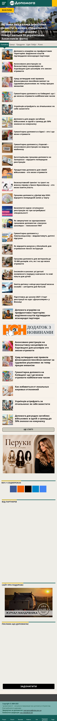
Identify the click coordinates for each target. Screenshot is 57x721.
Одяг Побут (31, 44)
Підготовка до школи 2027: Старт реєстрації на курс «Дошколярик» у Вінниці (32, 299)
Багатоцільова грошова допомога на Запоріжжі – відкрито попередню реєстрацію (32, 159)
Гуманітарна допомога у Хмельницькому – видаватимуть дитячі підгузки (34, 235)
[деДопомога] (23, 2)
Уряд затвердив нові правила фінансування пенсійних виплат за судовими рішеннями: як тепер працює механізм (34, 82)
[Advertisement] (28, 655)
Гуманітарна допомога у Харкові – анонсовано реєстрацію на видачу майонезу (31, 146)
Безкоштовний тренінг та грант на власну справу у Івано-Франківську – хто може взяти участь (34, 185)
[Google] (43, 489)
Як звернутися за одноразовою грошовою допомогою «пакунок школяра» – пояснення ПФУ (30, 223)
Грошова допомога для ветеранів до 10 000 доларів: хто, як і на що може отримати (32, 261)
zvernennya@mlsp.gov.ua (32, 710)
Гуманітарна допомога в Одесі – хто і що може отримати (34, 132)
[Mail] (28, 489)
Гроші (12, 44)
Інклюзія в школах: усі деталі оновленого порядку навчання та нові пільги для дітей (33, 274)
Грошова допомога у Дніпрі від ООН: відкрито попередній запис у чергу (32, 196)
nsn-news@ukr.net (26, 713)
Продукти (20, 44)
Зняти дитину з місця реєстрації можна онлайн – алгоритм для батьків (34, 285)
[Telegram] (35, 489)
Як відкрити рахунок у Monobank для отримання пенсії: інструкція (32, 247)
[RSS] (20, 489)
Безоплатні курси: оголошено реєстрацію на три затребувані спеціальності (29, 210)
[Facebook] (13, 489)
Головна (4, 44)
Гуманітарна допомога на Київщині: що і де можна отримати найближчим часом (34, 94)
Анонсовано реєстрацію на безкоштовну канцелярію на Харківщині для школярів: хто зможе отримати (33, 67)
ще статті (28, 429)
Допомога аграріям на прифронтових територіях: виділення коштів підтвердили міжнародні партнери (33, 53)
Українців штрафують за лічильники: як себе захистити (34, 107)
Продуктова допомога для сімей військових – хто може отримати (30, 171)
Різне (40, 44)
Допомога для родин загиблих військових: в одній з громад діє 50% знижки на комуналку (32, 121)
